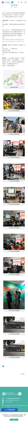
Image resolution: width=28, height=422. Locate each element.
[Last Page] (10, 366)
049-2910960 (9, 400)
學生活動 (15, 7)
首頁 (12, 7)
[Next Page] (9, 366)
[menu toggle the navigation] (26, 2)
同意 (14, 419)
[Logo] (7, 2)
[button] (19, 2)
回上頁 (22, 373)
